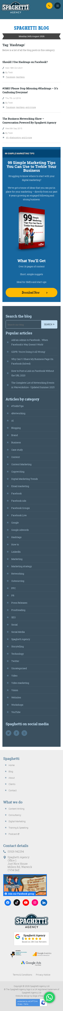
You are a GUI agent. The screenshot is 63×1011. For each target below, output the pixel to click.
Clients (12, 784)
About (12, 777)
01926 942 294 (49, 5)
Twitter (15, 661)
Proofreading (18, 610)
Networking (17, 573)
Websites (16, 697)
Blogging (16, 427)
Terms (26, 1004)
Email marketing (20, 486)
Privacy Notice (43, 974)
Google (15, 522)
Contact (13, 790)
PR (12, 595)
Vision (14, 690)
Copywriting (17, 471)
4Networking (15, 137)
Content (15, 457)
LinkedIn (16, 551)
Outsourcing (17, 580)
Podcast (13, 833)
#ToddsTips (17, 406)
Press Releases (19, 602)
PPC (13, 588)
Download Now (31, 292)
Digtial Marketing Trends (24, 478)
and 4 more (31, 107)
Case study (17, 449)
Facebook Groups (20, 508)
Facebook (10, 76)
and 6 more (27, 137)
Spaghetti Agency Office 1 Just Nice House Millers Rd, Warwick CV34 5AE (20, 863)
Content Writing (16, 808)
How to (15, 544)
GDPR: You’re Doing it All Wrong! (28, 351)
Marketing (16, 559)
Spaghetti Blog (31, 28)
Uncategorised (19, 668)
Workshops (17, 704)
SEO (13, 617)
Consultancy (15, 815)
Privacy (19, 1004)
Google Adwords (20, 529)
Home (12, 765)
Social (14, 624)
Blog (11, 771)
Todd (10, 72)
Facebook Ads (18, 500)
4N (7, 137)
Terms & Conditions (22, 974)
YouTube (16, 712)
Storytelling (17, 646)
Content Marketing (21, 464)
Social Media (18, 631)
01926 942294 (16, 851)
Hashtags (20, 76)
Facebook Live (19, 515)
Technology (17, 653)
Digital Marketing (17, 821)
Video (14, 675)
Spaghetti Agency (20, 639)
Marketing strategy (21, 566)
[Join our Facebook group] (25, 885)
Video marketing (20, 682)
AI (12, 420)
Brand (14, 435)
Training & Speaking (18, 827)
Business (16, 442)
